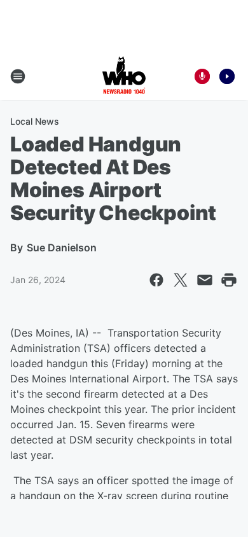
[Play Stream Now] (227, 76)
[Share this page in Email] (205, 280)
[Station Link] (124, 76)
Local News (34, 121)
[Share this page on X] (180, 280)
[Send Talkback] (202, 76)
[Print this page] (229, 280)
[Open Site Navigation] (17, 76)
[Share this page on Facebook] (156, 280)
